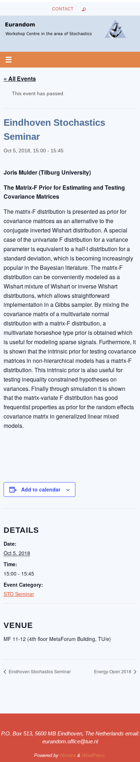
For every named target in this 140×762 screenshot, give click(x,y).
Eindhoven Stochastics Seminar (39, 671)
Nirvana (68, 755)
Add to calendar (40, 489)
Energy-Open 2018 (113, 671)
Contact (63, 8)
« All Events (20, 78)
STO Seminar (19, 593)
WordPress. (94, 755)
